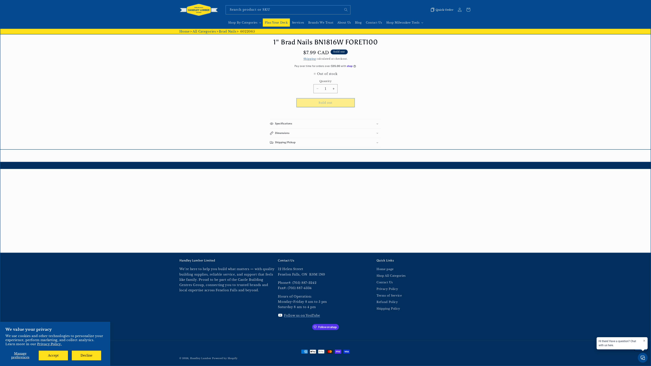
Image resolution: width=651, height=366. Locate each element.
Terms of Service (389, 295)
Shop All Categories (391, 275)
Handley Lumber (200, 358)
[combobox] (288, 9)
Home (184, 31)
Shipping (309, 58)
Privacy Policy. (49, 344)
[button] (244, 22)
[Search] (346, 9)
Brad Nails (227, 31)
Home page (385, 269)
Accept (53, 355)
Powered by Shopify (225, 358)
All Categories (204, 31)
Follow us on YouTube (302, 315)
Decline (86, 355)
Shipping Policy (388, 308)
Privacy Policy (387, 289)
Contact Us (385, 282)
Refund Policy (387, 302)
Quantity (325, 81)
